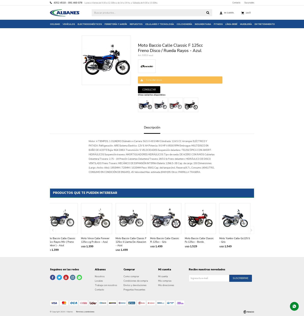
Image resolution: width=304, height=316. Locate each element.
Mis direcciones (166, 285)
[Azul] (145, 105)
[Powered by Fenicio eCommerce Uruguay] (248, 311)
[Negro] (191, 105)
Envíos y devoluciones (135, 285)
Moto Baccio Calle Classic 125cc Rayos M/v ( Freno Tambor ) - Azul (60, 242)
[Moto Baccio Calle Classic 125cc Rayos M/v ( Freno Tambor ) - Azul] (62, 218)
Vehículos (69, 24)
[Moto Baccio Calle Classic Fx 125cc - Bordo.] (200, 218)
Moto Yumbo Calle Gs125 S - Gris (234, 240)
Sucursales (249, 2)
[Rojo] (176, 105)
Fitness (218, 24)
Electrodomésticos (90, 24)
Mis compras (165, 281)
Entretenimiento (265, 24)
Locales (99, 281)
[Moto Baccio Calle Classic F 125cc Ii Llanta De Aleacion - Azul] (131, 218)
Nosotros (100, 276)
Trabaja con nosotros (106, 285)
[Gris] (160, 105)
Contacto (236, 2)
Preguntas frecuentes (134, 289)
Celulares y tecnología (159, 24)
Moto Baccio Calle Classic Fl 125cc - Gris (164, 240)
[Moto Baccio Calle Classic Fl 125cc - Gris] (165, 218)
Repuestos (136, 24)
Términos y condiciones (85, 312)
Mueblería (246, 24)
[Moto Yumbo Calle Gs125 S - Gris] (235, 218)
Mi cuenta (163, 276)
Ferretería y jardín (115, 24)
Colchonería (184, 24)
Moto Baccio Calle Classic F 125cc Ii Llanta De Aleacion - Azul (131, 242)
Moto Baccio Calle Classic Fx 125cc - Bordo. (199, 240)
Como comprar (131, 276)
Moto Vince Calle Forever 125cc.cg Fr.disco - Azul (95, 240)
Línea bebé (231, 24)
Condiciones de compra (136, 281)
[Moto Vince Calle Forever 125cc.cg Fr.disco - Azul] (96, 218)
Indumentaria (203, 24)
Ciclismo (55, 24)
